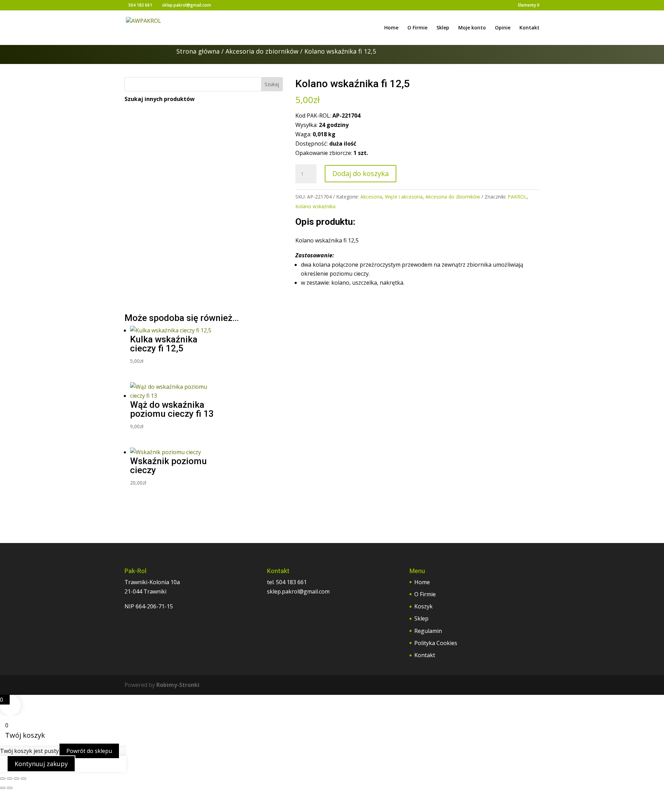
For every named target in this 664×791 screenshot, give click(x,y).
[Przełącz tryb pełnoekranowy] (9, 779)
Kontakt (529, 28)
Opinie (502, 28)
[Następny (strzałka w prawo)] (9, 788)
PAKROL (517, 196)
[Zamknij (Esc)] (23, 779)
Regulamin (428, 631)
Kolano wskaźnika (315, 206)
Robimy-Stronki (178, 685)
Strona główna (198, 51)
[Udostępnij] (16, 779)
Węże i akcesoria (404, 196)
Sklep (442, 28)
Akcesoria (371, 196)
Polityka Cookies (435, 643)
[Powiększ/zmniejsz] (3, 779)
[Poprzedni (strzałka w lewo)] (3, 788)
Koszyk (423, 606)
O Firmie (417, 28)
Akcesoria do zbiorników (261, 51)
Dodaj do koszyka (360, 173)
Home (391, 28)
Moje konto (472, 28)
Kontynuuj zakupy (41, 764)
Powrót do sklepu (89, 751)
